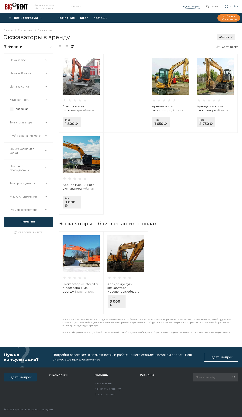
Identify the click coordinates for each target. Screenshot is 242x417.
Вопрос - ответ (105, 394)
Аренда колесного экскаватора (212, 108)
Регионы (147, 375)
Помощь (101, 375)
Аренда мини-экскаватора (78, 108)
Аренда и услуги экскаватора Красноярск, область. (123, 289)
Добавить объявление (229, 18)
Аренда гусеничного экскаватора (78, 186)
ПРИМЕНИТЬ (28, 222)
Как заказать (103, 383)
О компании (58, 375)
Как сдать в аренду (108, 389)
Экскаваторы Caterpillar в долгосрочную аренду (80, 287)
